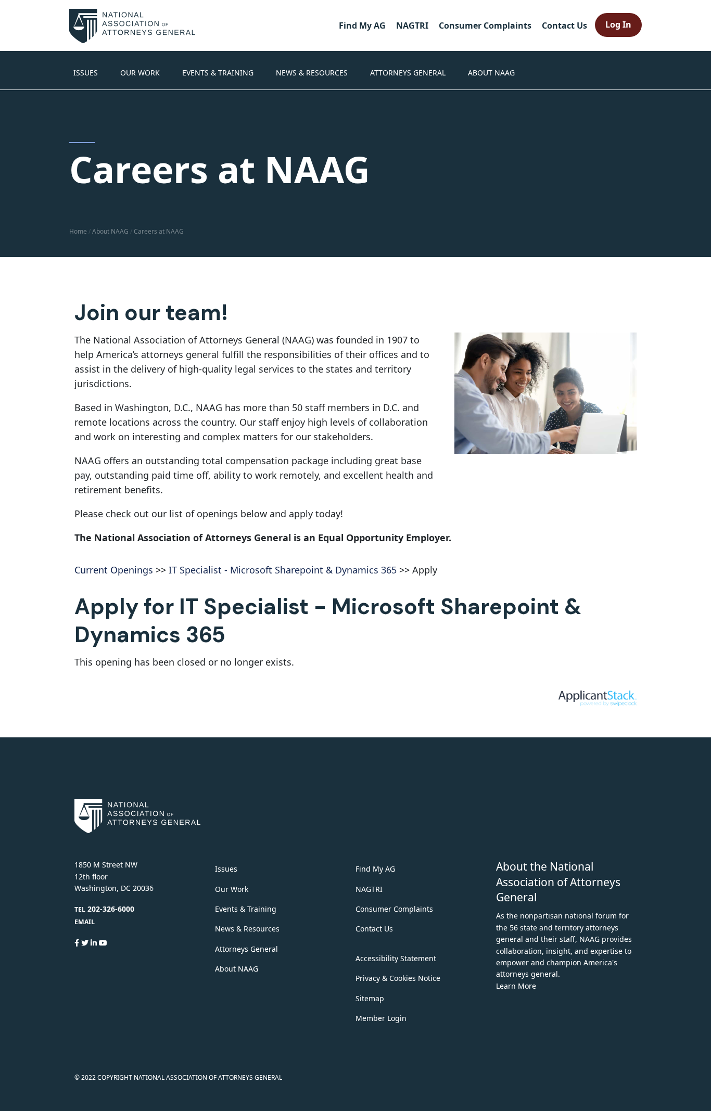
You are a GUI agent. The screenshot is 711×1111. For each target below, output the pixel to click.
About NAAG (491, 73)
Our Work (140, 73)
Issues (85, 73)
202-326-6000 (110, 909)
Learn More (516, 986)
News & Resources (312, 73)
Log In (618, 24)
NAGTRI (412, 25)
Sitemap (369, 998)
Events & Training (217, 73)
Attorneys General (408, 73)
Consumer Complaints (485, 25)
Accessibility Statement (395, 958)
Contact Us (564, 25)
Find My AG (362, 25)
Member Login (381, 1018)
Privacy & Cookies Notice (397, 978)
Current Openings (113, 570)
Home (78, 231)
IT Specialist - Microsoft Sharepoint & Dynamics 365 (283, 570)
